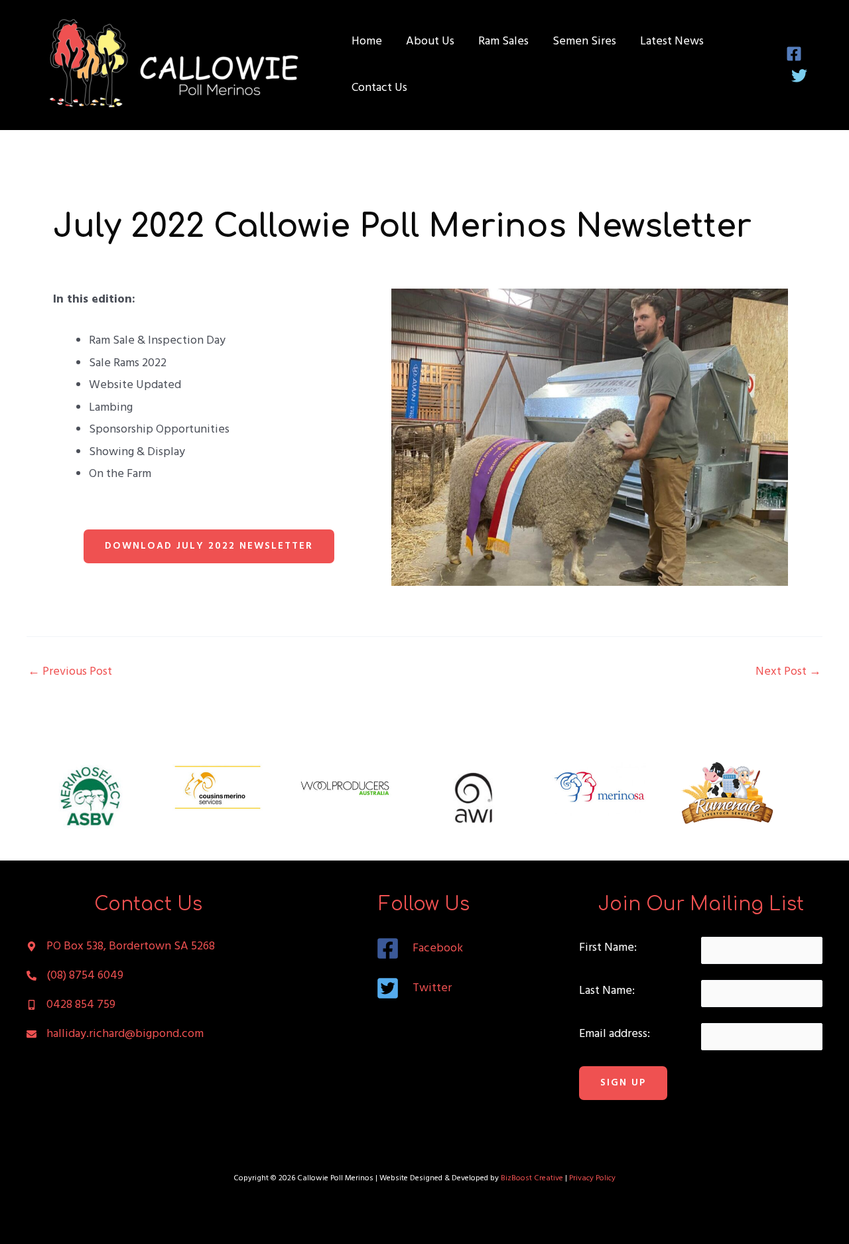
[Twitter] (799, 76)
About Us (430, 41)
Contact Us (379, 88)
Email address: (614, 1034)
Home (367, 41)
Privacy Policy (592, 1178)
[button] (209, 546)
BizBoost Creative (532, 1178)
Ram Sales (503, 41)
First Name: (608, 947)
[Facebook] (794, 54)
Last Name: (607, 991)
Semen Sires (584, 41)
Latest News (672, 41)
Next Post (788, 672)
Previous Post (70, 672)
